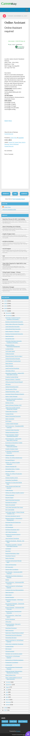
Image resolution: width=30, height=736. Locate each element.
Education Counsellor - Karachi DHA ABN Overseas (13, 545)
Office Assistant (9, 495)
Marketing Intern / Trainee (12, 469)
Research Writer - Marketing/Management (12, 345)
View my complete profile (9, 209)
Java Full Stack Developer (12, 538)
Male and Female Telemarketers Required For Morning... (13, 671)
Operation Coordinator (11, 480)
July (7, 689)
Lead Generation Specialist (12, 326)
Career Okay (17, 142)
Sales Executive (9, 336)
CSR (3, 256)
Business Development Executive (14, 321)
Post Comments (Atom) (18, 199)
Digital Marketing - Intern (12, 391)
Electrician (5, 279)
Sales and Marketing (10, 564)
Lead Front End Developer (12, 368)
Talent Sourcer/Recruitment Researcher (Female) (12, 408)
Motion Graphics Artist (11, 477)
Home (15, 193)
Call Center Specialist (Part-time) (14, 507)
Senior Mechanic (9, 558)
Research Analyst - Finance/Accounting (11, 445)
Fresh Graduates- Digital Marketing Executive (11, 435)
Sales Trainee (8, 525)
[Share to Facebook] (9, 140)
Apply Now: (8, 121)
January (8, 704)
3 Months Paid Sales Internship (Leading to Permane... (13, 341)
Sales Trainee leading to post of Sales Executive (13, 678)
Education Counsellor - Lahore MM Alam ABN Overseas (14, 373)
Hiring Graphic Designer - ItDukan (11, 272)
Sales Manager (9, 366)
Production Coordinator (11, 662)
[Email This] (5, 140)
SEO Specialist (9, 567)
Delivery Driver (9, 402)
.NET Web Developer (11, 532)
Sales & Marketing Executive (13, 416)
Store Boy (8, 551)
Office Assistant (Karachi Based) (14, 382)
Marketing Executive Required (13, 635)
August (7, 687)
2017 (5, 710)
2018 (5, 707)
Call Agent (8, 548)
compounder (8, 665)
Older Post (24, 193)
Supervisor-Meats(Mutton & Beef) (14, 633)
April (7, 697)
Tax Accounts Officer (11, 389)
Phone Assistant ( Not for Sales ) (13, 356)
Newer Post (6, 193)
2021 (5, 306)
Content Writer (9, 349)
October (8, 682)
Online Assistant (14, 22)
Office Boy (8, 621)
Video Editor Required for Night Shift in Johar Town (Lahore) (14, 264)
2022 (5, 303)
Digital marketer (9, 455)
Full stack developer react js (12, 516)
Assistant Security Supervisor (13, 522)
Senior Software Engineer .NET (13, 405)
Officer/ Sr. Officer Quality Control (14, 492)
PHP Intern (8, 421)
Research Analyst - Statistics (12, 379)
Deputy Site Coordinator (11, 569)
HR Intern (8, 384)
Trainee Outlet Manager (11, 423)
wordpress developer (8, 241)
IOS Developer (9, 527)
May (7, 694)
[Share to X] (8, 140)
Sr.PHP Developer (10, 619)
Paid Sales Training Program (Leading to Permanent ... (12, 318)
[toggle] (26, 9)
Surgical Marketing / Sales (12, 553)
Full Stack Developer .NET (12, 529)
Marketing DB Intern (11, 637)
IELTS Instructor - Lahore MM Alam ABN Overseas (13, 439)
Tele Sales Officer (10, 370)
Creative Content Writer (11, 377)
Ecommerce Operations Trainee (13, 442)
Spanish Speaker (9, 597)
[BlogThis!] (6, 140)
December (8, 313)
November (8, 315)
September (9, 684)
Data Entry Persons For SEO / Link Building (13, 219)
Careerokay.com (8, 134)
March (7, 699)
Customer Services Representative (14, 590)
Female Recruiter (9, 338)
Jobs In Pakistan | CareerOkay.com (10, 725)
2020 (5, 308)
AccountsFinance (10, 460)
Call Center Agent (10, 351)
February (8, 702)
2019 (5, 311)
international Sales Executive (12, 329)
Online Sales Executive (11, 411)
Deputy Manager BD (10, 466)
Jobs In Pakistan (23, 721)
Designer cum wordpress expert (13, 653)
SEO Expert (8, 649)
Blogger (18, 731)
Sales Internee (9, 363)
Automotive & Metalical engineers (14, 660)
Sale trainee (8, 595)
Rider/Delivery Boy (10, 675)
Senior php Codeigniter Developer (14, 644)
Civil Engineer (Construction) (13, 361)
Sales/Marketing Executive (12, 500)
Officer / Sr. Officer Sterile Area (13, 457)
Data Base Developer (11, 628)
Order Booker (9, 490)
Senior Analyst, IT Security (12, 331)
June (7, 692)
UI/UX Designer (6, 248)
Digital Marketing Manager (12, 358)
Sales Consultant (9, 418)
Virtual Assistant (9, 651)
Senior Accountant (10, 505)
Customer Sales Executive (12, 430)
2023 (5, 301)
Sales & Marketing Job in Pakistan (11, 226)
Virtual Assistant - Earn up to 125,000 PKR (12, 624)
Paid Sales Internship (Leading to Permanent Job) (13, 399)
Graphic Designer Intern (8, 234)
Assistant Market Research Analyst (14, 394)
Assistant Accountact (11, 502)
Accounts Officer (10, 471)
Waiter (7, 579)
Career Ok (11, 142)
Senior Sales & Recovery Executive (14, 324)
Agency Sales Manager (11, 396)
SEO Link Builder (9, 509)
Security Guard (9, 497)
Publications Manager (8, 287)
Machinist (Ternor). (10, 556)
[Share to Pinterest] (11, 140)
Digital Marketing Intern (11, 386)
